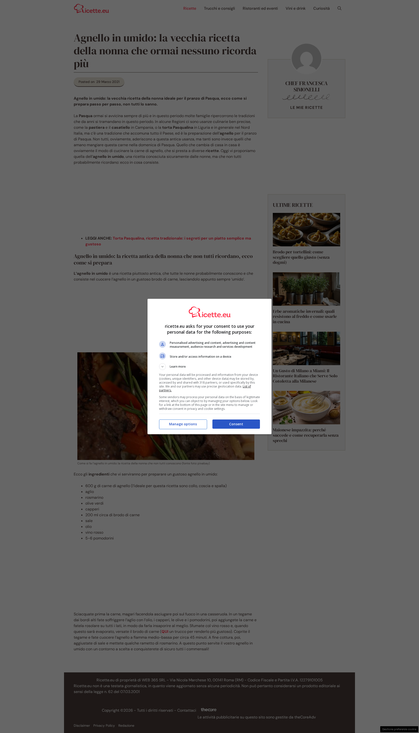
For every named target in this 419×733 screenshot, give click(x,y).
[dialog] (209, 366)
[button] (209, 366)
